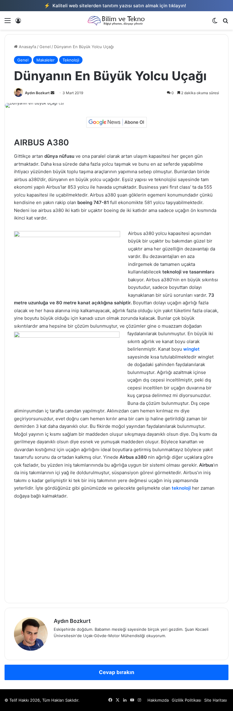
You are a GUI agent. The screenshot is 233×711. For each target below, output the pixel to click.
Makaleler (45, 60)
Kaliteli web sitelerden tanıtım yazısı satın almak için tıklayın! (115, 5)
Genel (45, 46)
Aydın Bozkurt (37, 93)
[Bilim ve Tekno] (116, 20)
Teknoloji (70, 60)
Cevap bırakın (116, 672)
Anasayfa (27, 46)
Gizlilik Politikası (186, 700)
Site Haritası (215, 700)
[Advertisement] (116, 549)
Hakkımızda (158, 700)
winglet (191, 349)
